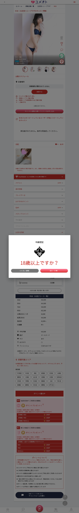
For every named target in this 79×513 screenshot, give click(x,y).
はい (54, 271)
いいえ (25, 271)
